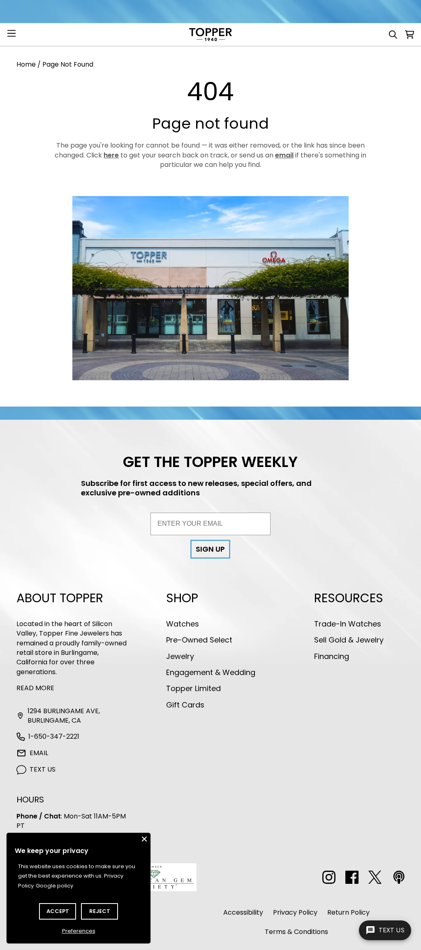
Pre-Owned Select (199, 640)
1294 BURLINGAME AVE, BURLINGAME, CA (64, 715)
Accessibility (243, 912)
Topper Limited (193, 688)
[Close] (144, 839)
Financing (331, 656)
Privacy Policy (295, 912)
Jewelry (180, 656)
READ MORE (35, 688)
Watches (182, 624)
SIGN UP (210, 549)
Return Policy (348, 912)
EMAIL (39, 753)
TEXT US (43, 769)
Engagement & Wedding (210, 672)
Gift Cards (185, 705)
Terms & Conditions (296, 931)
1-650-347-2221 (53, 736)
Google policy (54, 886)
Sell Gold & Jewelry (349, 640)
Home (26, 64)
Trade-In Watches (347, 624)
